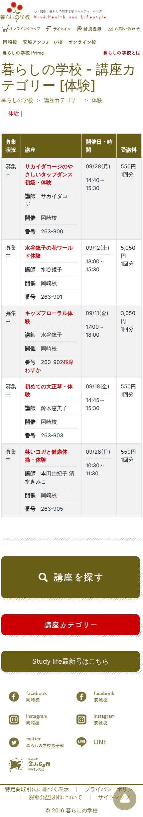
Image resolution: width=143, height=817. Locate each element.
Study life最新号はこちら (70, 661)
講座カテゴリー (62, 100)
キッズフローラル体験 (49, 317)
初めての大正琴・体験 (49, 390)
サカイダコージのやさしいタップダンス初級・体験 (49, 174)
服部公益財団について (55, 797)
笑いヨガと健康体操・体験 (46, 455)
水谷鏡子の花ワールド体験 (49, 251)
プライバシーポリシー (111, 789)
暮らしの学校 (17, 100)
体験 (97, 100)
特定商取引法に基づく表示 (37, 789)
